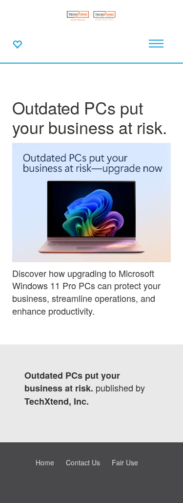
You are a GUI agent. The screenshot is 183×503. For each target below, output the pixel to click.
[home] (91, 15)
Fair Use (125, 462)
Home (45, 462)
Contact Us (83, 462)
